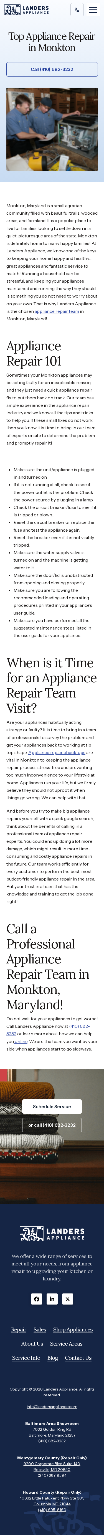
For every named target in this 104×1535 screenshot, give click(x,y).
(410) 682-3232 (52, 1440)
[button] (93, 9)
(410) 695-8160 (52, 1509)
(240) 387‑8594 (52, 1475)
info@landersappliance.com (52, 1406)
